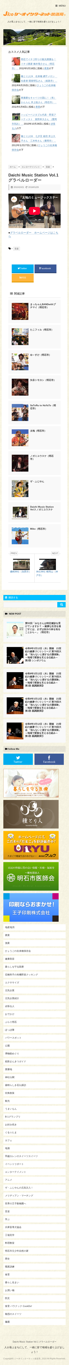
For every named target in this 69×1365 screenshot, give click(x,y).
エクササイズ (12, 982)
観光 (7, 1101)
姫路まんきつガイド (15, 1061)
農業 (46, 68)
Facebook (46, 268)
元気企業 (9, 990)
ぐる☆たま (11, 1132)
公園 (7, 1045)
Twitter (24, 268)
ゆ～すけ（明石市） (40, 354)
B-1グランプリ (12, 1116)
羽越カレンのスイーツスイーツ (21, 1156)
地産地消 (9, 927)
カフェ (8, 1140)
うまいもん (11, 1108)
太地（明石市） (38, 430)
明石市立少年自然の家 (16, 1250)
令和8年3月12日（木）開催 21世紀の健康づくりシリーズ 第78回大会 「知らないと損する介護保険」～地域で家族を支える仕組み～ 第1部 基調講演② (43, 704)
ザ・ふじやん (37, 481)
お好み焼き (11, 1124)
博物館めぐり (12, 1053)
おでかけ (9, 1014)
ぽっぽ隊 (9, 1029)
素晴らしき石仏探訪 (15, 1085)
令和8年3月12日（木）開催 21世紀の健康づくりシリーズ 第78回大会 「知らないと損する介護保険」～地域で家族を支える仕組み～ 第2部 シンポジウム (43, 654)
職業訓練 (9, 1266)
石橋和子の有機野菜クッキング (21, 974)
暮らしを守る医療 (14, 966)
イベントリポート (14, 1164)
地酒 (7, 1148)
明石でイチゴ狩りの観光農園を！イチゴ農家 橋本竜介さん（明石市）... (34, 64)
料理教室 (9, 1243)
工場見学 (9, 1235)
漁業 (7, 943)
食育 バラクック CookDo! (18, 1306)
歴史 (7, 1258)
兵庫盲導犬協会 (13, 1227)
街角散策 (9, 1093)
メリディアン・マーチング (19, 1195)
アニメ (8, 1179)
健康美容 (9, 958)
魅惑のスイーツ (13, 1314)
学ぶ (7, 1219)
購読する (13, 597)
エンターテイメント (15, 1172)
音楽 (17, 249)
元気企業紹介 (12, 998)
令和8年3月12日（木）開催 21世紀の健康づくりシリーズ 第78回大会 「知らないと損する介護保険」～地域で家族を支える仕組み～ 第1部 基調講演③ (43, 679)
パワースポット (13, 1037)
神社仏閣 (9, 1077)
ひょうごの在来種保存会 (18, 951)
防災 (7, 1298)
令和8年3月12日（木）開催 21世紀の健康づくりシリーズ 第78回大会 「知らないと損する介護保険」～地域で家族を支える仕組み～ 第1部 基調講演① (43, 730)
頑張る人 (9, 1006)
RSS (23, 277)
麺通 (7, 1322)
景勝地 (8, 1069)
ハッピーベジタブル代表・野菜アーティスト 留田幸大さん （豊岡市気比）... (34, 119)
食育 (7, 1274)
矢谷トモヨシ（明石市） (43, 380)
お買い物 (9, 1290)
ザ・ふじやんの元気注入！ (19, 1187)
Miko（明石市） (38, 528)
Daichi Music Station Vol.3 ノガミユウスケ (42, 508)
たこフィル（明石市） (42, 329)
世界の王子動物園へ (15, 1203)
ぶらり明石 (11, 1022)
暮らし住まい (12, 1282)
